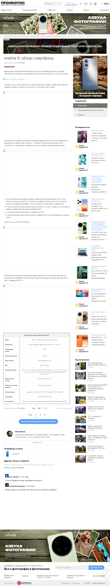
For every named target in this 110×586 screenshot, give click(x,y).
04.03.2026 (91, 411)
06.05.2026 (91, 450)
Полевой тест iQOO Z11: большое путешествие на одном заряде (98, 179)
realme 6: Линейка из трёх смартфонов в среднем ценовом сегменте (29, 465)
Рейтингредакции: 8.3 (83, 192)
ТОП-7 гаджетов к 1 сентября (95, 417)
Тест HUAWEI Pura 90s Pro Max (97, 200)
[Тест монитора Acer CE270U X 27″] (82, 295)
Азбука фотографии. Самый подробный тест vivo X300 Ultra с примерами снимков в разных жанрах (99, 226)
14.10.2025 (91, 401)
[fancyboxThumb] (14, 79)
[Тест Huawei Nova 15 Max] (82, 318)
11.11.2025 (90, 380)
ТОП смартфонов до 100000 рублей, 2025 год (97, 364)
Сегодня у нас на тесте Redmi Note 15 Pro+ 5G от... (98, 160)
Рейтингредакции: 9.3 (83, 146)
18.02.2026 (91, 430)
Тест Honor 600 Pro (98, 335)
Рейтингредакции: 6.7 (83, 327)
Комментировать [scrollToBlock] (63, 408)
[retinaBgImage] (80, 366)
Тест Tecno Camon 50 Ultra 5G (99, 267)
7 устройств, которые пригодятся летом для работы (96, 458)
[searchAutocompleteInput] (54, 3)
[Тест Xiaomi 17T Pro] (82, 137)
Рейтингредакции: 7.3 (83, 282)
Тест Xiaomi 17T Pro (98, 130)
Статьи (69, 10)
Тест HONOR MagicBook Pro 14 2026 (97, 248)
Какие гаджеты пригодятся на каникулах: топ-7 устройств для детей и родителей (97, 388)
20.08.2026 (91, 420)
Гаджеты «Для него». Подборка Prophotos (95, 427)
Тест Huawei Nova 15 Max (98, 313)
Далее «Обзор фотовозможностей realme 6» (38, 421)
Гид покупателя (30, 10)
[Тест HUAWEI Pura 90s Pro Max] (82, 205)
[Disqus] (37, 500)
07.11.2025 (91, 367)
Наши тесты (6, 10)
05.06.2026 (91, 393)
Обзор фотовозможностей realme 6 (91, 110)
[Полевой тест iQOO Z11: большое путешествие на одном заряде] (82, 182)
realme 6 (15, 454)
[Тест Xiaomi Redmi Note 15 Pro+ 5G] (82, 160)
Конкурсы (104, 10)
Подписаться (98, 567)
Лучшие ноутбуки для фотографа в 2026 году (96, 447)
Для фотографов (99, 576)
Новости (51, 10)
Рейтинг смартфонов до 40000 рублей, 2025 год (97, 398)
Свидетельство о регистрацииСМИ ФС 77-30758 (48, 577)
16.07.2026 (91, 462)
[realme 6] (7, 454)
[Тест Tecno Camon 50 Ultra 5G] (82, 272)
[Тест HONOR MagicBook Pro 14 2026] (82, 252)
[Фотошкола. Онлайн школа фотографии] (24, 583)
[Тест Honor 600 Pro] (82, 341)
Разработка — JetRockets (70, 583)
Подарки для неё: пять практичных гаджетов (96, 408)
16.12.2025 (91, 442)
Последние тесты (82, 127)
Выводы (81, 115)
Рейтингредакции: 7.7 (83, 169)
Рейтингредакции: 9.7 (83, 237)
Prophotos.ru (101, 583)
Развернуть (37, 442)
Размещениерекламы (9, 577)
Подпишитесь (70, 3)
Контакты (25, 576)
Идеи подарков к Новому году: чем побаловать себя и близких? (97, 438)
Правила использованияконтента (76, 577)
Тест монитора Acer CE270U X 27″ (98, 290)
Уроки (86, 10)
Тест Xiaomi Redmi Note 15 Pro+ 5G (98, 154)
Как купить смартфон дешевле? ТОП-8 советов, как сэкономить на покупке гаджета (97, 376)
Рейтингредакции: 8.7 (83, 305)
